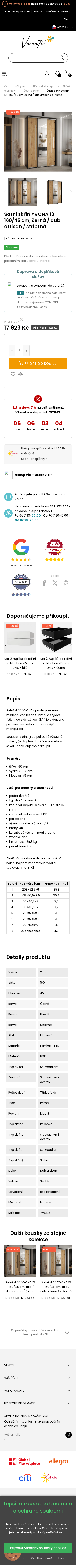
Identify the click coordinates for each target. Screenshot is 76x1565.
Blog (67, 19)
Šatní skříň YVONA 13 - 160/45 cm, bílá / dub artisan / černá (20, 1286)
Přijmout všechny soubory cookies (38, 1548)
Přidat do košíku (40, 363)
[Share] (44, 583)
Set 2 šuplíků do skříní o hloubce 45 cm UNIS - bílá (20, 663)
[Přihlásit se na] (68, 1435)
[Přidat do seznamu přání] (14, 374)
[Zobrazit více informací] (62, 285)
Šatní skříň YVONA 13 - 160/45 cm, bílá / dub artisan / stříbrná (56, 1286)
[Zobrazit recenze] (54, 549)
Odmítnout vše (23, 1558)
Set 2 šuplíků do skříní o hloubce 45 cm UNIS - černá (56, 663)
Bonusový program (17, 11)
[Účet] (47, 73)
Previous (5, 192)
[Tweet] (55, 583)
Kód (9, 238)
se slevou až (39, 4)
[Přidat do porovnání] (22, 374)
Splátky (51, 11)
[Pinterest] (66, 583)
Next (70, 192)
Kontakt (63, 11)
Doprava (38, 11)
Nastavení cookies (50, 1558)
